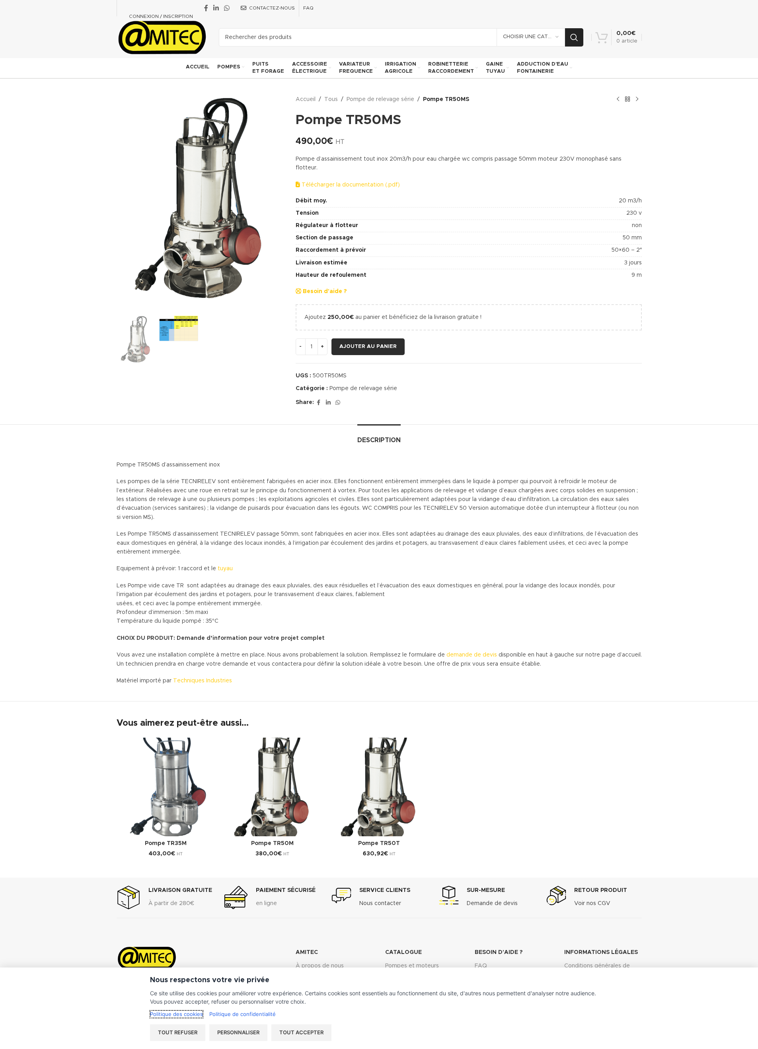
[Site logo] (162, 37)
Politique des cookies (176, 1014)
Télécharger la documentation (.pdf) (350, 185)
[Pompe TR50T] (379, 787)
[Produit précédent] (618, 99)
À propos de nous (320, 966)
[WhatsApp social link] (227, 8)
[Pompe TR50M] (272, 787)
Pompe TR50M (272, 843)
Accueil (306, 99)
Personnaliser (238, 1032)
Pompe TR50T (379, 843)
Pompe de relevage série (380, 99)
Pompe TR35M (166, 843)
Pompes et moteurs (412, 966)
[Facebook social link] (206, 8)
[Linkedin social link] (216, 8)
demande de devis (471, 655)
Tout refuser (177, 1032)
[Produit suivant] (637, 99)
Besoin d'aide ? (324, 291)
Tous (331, 99)
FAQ (481, 966)
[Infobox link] (164, 897)
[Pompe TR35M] (166, 787)
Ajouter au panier (368, 346)
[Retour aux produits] (627, 99)
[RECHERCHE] (574, 37)
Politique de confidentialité (242, 1014)
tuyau (225, 568)
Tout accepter (301, 1032)
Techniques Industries (202, 681)
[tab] (379, 436)
